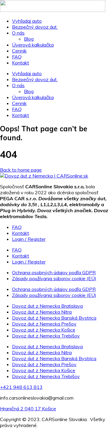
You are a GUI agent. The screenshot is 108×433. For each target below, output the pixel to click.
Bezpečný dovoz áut (35, 27)
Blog (29, 39)
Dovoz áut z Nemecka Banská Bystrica (54, 318)
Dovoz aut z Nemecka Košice (43, 330)
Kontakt (20, 63)
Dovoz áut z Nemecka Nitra (42, 312)
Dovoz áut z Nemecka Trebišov (46, 336)
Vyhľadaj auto (27, 21)
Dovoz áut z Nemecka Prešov (44, 324)
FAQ (17, 57)
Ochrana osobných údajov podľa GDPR (54, 272)
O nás (18, 33)
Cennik (19, 51)
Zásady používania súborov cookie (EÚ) (54, 278)
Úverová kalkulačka (33, 45)
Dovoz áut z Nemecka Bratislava (47, 306)
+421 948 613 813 (21, 387)
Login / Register (29, 239)
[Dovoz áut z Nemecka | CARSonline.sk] (44, 176)
